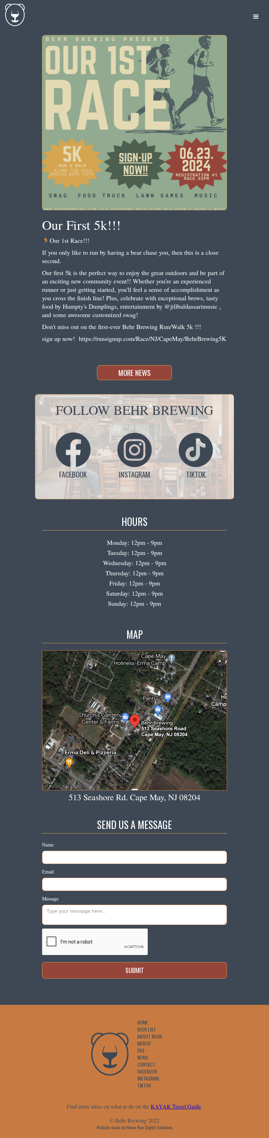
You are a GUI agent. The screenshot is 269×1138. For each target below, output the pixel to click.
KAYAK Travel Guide (176, 1106)
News (142, 1057)
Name (48, 844)
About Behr (149, 1036)
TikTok (144, 1085)
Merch (144, 1043)
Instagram (148, 1078)
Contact (146, 1064)
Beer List (146, 1029)
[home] (13, 13)
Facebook (147, 1071)
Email (48, 871)
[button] (256, 17)
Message (50, 898)
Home (142, 1022)
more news (134, 372)
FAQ (140, 1050)
